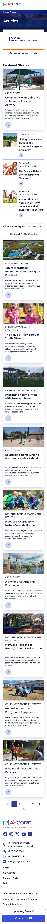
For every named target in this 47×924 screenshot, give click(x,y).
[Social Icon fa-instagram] (11, 834)
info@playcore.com (18, 861)
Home (5, 12)
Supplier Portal (11, 878)
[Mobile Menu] (41, 5)
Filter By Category (14, 226)
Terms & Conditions (12, 904)
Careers (7, 867)
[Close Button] (45, 910)
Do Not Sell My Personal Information (20, 899)
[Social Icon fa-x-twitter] (17, 834)
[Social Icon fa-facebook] (5, 834)
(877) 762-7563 (16, 851)
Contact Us (9, 873)
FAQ (5, 883)
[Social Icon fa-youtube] (23, 834)
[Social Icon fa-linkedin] (30, 834)
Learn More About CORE (25, 53)
